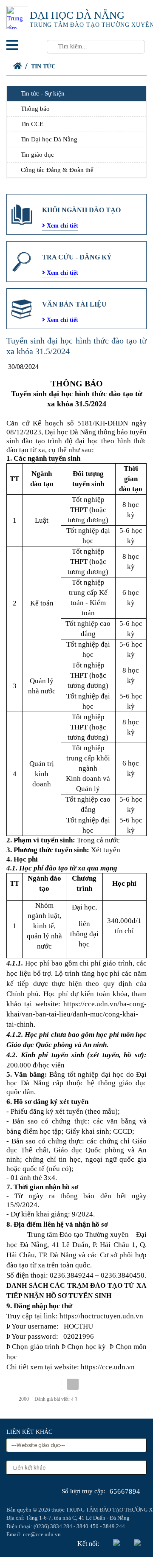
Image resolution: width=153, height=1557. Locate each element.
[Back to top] (129, 1533)
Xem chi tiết (61, 225)
